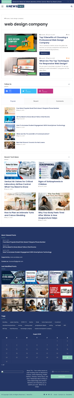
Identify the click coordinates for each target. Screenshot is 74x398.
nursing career (28, 325)
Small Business (14, 328)
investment (58, 322)
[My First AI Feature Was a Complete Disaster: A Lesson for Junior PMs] (37, 304)
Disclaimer (69, 394)
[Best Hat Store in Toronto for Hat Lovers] (9, 145)
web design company (26, 328)
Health (45, 374)
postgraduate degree (40, 325)
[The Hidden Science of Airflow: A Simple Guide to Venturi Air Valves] (61, 291)
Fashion (28, 376)
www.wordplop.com (16, 257)
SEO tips (5, 328)
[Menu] (2, 7)
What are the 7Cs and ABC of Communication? (32, 134)
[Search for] (72, 7)
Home (8, 18)
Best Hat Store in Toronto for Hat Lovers (30, 142)
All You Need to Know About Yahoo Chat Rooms (33, 117)
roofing (51, 325)
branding (5, 322)
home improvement (47, 322)
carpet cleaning (14, 322)
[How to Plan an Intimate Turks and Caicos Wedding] (20, 201)
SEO (65, 325)
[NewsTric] (15, 6)
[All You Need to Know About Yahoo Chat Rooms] (9, 119)
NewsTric (29, 394)
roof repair (58, 325)
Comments (60, 101)
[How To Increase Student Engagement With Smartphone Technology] (9, 128)
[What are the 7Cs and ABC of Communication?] (9, 136)
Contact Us (61, 394)
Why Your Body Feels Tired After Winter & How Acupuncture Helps (51, 215)
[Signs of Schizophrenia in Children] (54, 170)
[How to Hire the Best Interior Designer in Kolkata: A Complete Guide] (13, 304)
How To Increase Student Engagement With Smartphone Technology (40, 125)
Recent (36, 101)
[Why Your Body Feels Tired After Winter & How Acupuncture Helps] (54, 201)
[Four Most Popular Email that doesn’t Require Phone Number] (9, 110)
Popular (13, 101)
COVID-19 (23, 322)
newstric (43, 34)
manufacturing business (9, 325)
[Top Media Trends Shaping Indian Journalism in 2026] (61, 304)
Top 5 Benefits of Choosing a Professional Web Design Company (53, 40)
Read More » (44, 53)
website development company (43, 328)
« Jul (2, 364)
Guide (37, 322)
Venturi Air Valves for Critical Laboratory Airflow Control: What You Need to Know (37, 1)
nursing (20, 325)
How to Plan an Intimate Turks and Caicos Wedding (19, 214)
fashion (31, 322)
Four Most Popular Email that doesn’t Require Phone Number (37, 108)
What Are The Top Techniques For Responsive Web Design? (54, 62)
